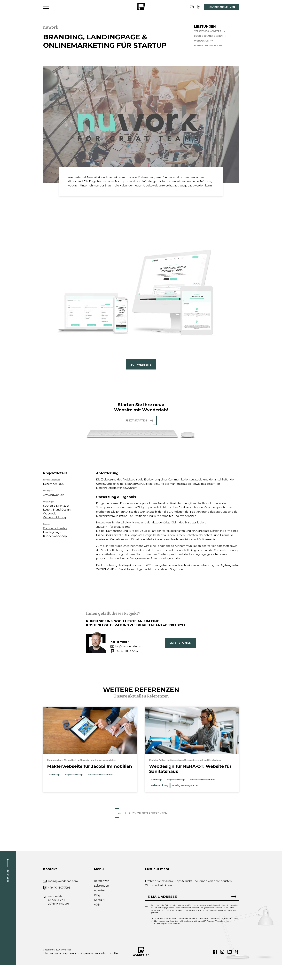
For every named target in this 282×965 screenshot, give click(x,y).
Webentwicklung (54, 517)
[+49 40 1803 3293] (198, 7)
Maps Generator (71, 953)
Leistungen (101, 885)
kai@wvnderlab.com (128, 646)
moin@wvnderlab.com (63, 881)
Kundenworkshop (55, 536)
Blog (97, 895)
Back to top (7, 875)
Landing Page (52, 532)
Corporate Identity (55, 528)
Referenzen (101, 880)
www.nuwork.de (53, 494)
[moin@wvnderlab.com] (192, 7)
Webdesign (50, 513)
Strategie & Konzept (56, 505)
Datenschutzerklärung (175, 905)
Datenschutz (101, 953)
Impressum (87, 953)
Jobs (45, 953)
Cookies (114, 953)
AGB (97, 904)
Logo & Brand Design (57, 509)
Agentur (99, 890)
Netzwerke (55, 953)
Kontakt (99, 899)
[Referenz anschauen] (90, 749)
